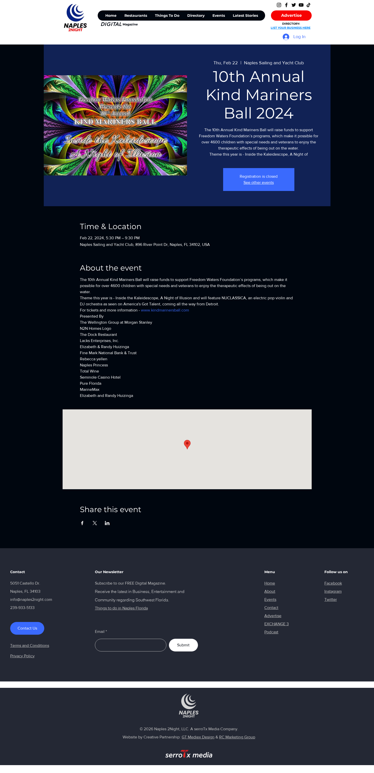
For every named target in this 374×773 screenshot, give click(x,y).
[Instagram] (279, 5)
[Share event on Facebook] (82, 523)
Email (100, 632)
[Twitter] (294, 5)
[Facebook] (286, 5)
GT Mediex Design (198, 737)
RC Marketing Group (237, 737)
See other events (258, 182)
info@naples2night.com (31, 599)
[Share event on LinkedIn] (107, 523)
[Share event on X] (94, 523)
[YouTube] (301, 5)
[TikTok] (308, 5)
